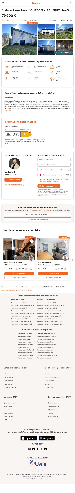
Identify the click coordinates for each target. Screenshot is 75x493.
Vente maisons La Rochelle (26, 350)
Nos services (49, 374)
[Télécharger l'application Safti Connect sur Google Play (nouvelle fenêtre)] (47, 438)
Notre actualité (8, 406)
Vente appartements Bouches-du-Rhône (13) (50, 305)
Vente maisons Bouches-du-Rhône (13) (22, 305)
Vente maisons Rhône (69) (19, 308)
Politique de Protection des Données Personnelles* (55, 180)
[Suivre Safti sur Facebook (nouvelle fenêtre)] (37, 448)
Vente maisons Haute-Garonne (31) (21, 324)
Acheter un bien (8, 374)
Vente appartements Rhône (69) (47, 308)
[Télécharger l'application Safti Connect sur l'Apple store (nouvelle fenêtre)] (28, 438)
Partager (62, 20)
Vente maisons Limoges (25, 352)
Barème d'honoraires (29, 476)
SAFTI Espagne (8, 413)
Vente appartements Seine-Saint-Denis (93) (50, 313)
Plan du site (10, 474)
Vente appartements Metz (45, 352)
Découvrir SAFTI (53, 416)
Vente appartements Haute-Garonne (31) (49, 324)
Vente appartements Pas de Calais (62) (49, 316)
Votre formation (52, 410)
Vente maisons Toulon (25, 358)
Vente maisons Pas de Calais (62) (21, 316)
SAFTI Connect (49, 380)
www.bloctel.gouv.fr (43, 195)
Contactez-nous (50, 387)
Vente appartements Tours (45, 342)
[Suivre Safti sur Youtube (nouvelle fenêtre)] (41, 448)
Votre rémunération (53, 406)
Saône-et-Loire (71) (22, 287)
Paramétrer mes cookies (44, 476)
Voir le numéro (14, 180)
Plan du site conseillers (23, 474)
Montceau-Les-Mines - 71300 (16, 20)
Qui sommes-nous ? (10, 403)
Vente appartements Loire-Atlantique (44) (49, 321)
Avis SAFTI (48, 384)
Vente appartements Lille (44, 358)
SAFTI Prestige (8, 420)
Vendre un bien (8, 377)
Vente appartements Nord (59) (46, 303)
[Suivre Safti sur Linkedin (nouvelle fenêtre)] (33, 448)
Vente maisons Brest (24, 347)
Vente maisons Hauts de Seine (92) (21, 311)
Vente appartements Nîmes (45, 339)
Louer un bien (8, 384)
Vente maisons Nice (24, 339)
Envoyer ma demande (50, 186)
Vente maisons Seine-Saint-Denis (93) (22, 313)
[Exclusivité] (19, 39)
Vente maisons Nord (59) (18, 303)
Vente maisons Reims (24, 336)
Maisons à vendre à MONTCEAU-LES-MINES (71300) (48, 287)
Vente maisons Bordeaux (25, 355)
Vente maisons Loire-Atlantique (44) (21, 321)
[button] (19, 249)
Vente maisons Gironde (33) (19, 319)
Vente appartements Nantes (45, 350)
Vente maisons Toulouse (25, 344)
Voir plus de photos (63, 53)
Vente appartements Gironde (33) (47, 319)
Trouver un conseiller (10, 387)
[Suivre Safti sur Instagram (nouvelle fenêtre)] (29, 448)
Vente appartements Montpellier (47, 355)
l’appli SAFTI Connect (41, 210)
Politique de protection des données (55, 474)
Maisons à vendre (6, 287)
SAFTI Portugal (8, 416)
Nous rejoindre (52, 403)
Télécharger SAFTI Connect (37, 219)
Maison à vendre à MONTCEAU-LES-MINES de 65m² (17, 290)
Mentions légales (37, 474)
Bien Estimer (7, 410)
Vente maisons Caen (24, 342)
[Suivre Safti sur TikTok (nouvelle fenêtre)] (45, 448)
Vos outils (51, 413)
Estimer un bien (8, 380)
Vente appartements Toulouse (46, 344)
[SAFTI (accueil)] (37, 3)
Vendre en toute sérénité (52, 377)
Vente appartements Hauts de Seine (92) (49, 311)
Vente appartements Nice (45, 347)
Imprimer (54, 20)
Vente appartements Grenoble (46, 336)
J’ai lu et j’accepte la (55, 180)
